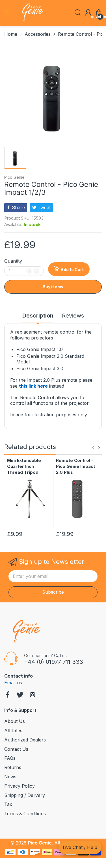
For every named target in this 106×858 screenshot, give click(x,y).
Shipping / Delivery (24, 795)
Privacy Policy (19, 786)
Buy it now (53, 286)
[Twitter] (20, 695)
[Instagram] (32, 695)
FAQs (10, 758)
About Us (14, 721)
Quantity (13, 261)
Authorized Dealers (25, 740)
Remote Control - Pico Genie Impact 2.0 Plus (75, 466)
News (10, 776)
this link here (33, 386)
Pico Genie (14, 177)
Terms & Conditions (25, 813)
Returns (12, 767)
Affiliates (13, 730)
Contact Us (16, 749)
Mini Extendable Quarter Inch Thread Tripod (24, 466)
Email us (13, 682)
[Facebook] (7, 695)
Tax (8, 804)
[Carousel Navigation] (96, 447)
